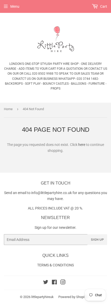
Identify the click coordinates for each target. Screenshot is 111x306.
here (81, 145)
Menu (14, 6)
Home (8, 109)
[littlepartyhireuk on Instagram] (63, 283)
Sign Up (97, 240)
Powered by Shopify (72, 297)
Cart (103, 6)
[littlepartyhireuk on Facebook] (54, 283)
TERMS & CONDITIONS (55, 265)
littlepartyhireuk (42, 297)
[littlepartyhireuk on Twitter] (45, 283)
